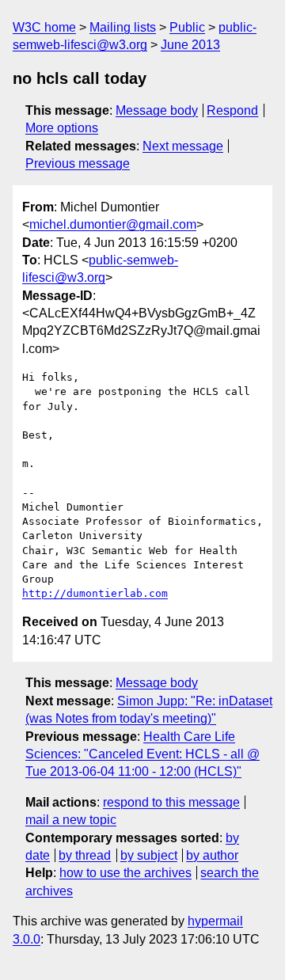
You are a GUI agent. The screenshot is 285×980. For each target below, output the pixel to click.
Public (187, 27)
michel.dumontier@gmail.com (112, 224)
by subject (148, 855)
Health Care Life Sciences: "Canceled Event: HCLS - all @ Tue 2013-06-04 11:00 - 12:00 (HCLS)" (142, 754)
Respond (232, 110)
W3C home (44, 27)
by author (212, 855)
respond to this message (171, 802)
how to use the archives (125, 872)
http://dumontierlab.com (95, 593)
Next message (182, 146)
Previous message (77, 163)
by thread (85, 855)
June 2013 (190, 44)
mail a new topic (70, 819)
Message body (157, 110)
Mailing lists (122, 27)
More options (61, 128)
